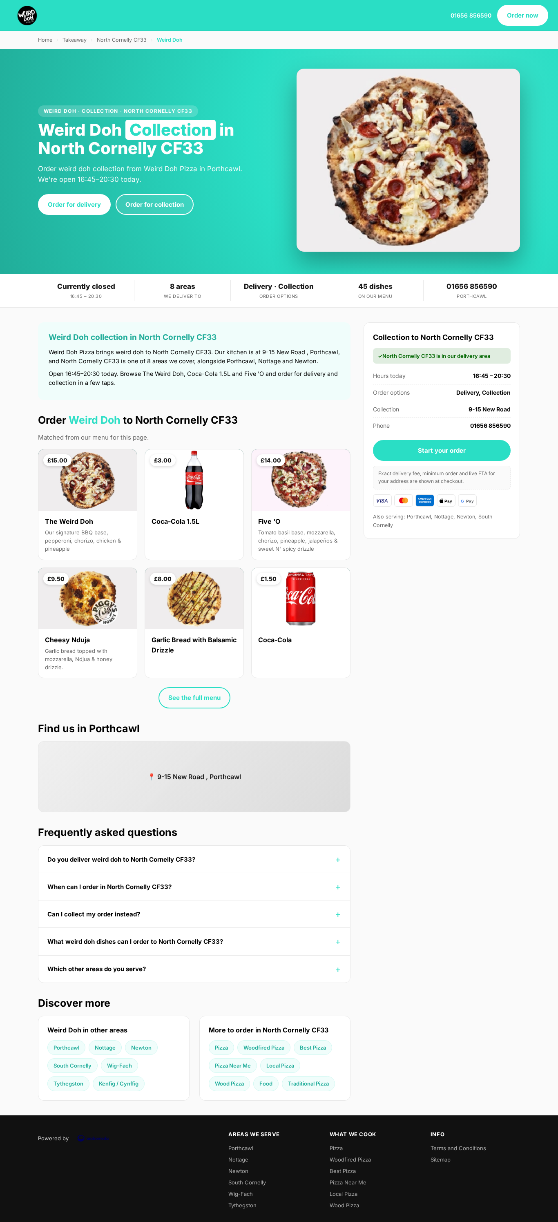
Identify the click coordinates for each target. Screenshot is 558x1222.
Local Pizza (280, 1065)
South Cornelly (73, 1065)
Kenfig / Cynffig (118, 1083)
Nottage (105, 1047)
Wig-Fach (119, 1065)
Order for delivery (74, 204)
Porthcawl (66, 1047)
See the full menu (194, 697)
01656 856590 (471, 15)
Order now (522, 15)
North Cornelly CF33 (122, 40)
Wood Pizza (229, 1083)
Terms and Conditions (458, 1148)
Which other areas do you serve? (96, 969)
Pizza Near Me (233, 1065)
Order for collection (154, 204)
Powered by (53, 1138)
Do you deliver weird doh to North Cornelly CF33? (121, 859)
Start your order (442, 450)
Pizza (221, 1047)
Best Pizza (313, 1047)
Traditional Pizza (308, 1083)
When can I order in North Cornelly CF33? (109, 887)
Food (265, 1083)
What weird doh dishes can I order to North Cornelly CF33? (135, 941)
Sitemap (441, 1159)
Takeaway (74, 40)
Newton (141, 1047)
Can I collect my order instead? (93, 914)
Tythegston (68, 1083)
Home (45, 40)
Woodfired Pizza (263, 1047)
